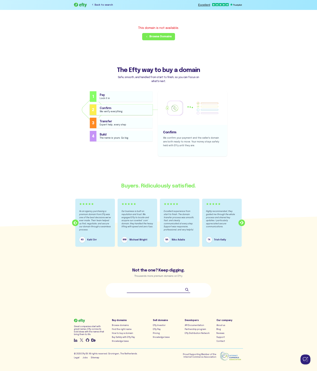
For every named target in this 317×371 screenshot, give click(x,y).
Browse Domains (160, 36)
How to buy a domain (122, 333)
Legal (76, 358)
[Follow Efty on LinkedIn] (75, 340)
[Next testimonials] (241, 222)
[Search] (187, 290)
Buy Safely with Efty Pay (123, 337)
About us (220, 325)
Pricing (156, 333)
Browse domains (120, 325)
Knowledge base (120, 341)
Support (220, 337)
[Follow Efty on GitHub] (87, 340)
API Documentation (194, 325)
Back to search (104, 5)
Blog (218, 329)
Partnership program (195, 329)
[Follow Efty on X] (81, 340)
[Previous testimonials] (75, 222)
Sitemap (95, 358)
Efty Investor (159, 325)
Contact (220, 341)
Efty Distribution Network (197, 333)
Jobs (85, 358)
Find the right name (122, 329)
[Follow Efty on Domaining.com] (93, 340)
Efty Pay (157, 329)
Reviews (220, 333)
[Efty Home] (80, 5)
